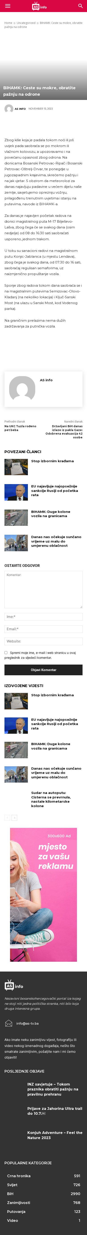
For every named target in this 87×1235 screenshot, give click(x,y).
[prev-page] (7, 818)
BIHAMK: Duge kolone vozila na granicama (50, 514)
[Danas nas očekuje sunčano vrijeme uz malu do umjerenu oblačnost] (16, 543)
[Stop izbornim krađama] (16, 467)
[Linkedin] (64, 124)
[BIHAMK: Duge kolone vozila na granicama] (16, 518)
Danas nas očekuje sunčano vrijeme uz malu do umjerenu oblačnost (56, 541)
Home (8, 23)
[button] (81, 6)
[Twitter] (24, 124)
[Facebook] (11, 124)
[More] (78, 124)
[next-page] (14, 818)
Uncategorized (26, 23)
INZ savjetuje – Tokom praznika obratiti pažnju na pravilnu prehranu (52, 1089)
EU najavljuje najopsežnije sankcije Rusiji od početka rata (54, 490)
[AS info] (9, 108)
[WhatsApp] (51, 124)
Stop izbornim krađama (52, 461)
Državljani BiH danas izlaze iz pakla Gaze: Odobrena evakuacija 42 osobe (64, 432)
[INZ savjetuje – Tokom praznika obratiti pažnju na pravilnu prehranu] (14, 1090)
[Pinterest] (38, 124)
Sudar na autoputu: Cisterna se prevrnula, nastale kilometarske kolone (51, 799)
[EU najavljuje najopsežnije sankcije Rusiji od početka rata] (16, 492)
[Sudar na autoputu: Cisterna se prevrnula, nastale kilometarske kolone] (16, 799)
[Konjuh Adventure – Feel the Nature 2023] (14, 1138)
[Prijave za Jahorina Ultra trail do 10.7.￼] (14, 1114)
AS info (20, 108)
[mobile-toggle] (7, 6)
